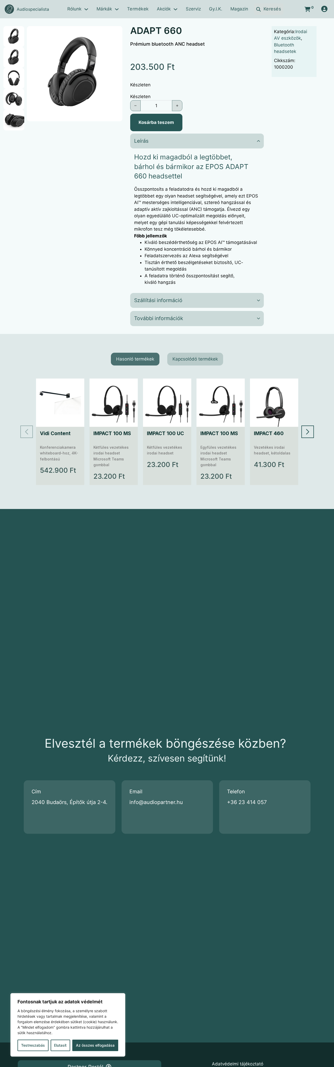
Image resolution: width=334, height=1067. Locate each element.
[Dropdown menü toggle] (86, 9)
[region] (67, 1025)
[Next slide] (307, 431)
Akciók (164, 8)
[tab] (135, 359)
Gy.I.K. (215, 8)
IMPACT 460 (269, 433)
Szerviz (193, 8)
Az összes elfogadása (95, 1045)
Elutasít (60, 1045)
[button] (115, 33)
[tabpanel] (167, 432)
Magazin (239, 8)
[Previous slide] (26, 431)
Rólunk (74, 8)
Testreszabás (33, 1045)
